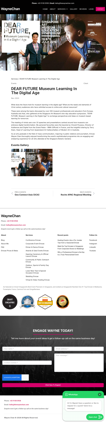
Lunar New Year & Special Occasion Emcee (36, 272)
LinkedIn (92, 247)
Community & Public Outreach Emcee (37, 261)
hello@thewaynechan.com (64, 3)
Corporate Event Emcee (35, 244)
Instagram (93, 244)
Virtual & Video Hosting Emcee (38, 280)
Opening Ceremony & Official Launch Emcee (37, 255)
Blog (3, 240)
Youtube (92, 251)
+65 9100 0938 (43, 3)
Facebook (93, 240)
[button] (63, 9)
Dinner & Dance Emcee (35, 247)
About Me (5, 244)
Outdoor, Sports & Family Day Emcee (37, 266)
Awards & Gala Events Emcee (37, 251)
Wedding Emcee (32, 276)
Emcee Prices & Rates (9, 251)
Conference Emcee (33, 240)
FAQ (2, 247)
